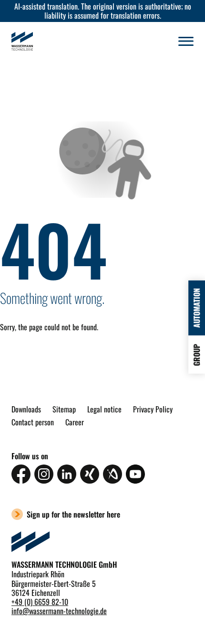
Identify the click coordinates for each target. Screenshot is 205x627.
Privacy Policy (153, 409)
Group (196, 355)
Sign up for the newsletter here (73, 514)
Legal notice (104, 409)
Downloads (26, 409)
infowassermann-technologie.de (59, 610)
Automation (196, 308)
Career (74, 422)
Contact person (32, 422)
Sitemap (64, 409)
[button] (186, 41)
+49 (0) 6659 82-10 (39, 601)
